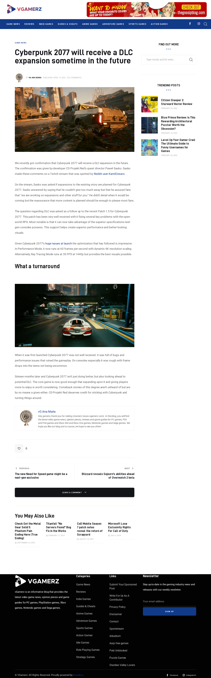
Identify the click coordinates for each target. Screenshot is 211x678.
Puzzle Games (117, 657)
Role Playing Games (87, 649)
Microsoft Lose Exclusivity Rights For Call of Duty (119, 527)
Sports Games (84, 628)
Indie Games (83, 599)
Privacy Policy (117, 607)
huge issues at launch (58, 243)
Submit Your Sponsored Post (123, 586)
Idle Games (82, 642)
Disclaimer (115, 614)
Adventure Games (86, 620)
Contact (114, 621)
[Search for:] (168, 59)
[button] (21, 448)
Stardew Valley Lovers (122, 665)
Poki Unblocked (118, 650)
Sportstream (116, 628)
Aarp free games (118, 643)
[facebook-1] (190, 23)
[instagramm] (198, 23)
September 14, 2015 (26, 543)
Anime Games (84, 613)
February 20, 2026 (169, 155)
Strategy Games (85, 657)
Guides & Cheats (85, 606)
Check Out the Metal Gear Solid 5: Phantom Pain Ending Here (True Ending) (28, 531)
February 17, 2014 (56, 535)
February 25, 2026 (169, 108)
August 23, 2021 (86, 539)
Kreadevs (78, 675)
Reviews (81, 591)
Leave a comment (72, 492)
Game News (83, 584)
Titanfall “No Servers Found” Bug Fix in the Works (58, 527)
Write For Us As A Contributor (119, 597)
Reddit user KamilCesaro (109, 173)
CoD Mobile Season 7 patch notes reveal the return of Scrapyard (89, 529)
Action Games (84, 635)
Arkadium (115, 636)
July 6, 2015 (116, 535)
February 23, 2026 (169, 133)
